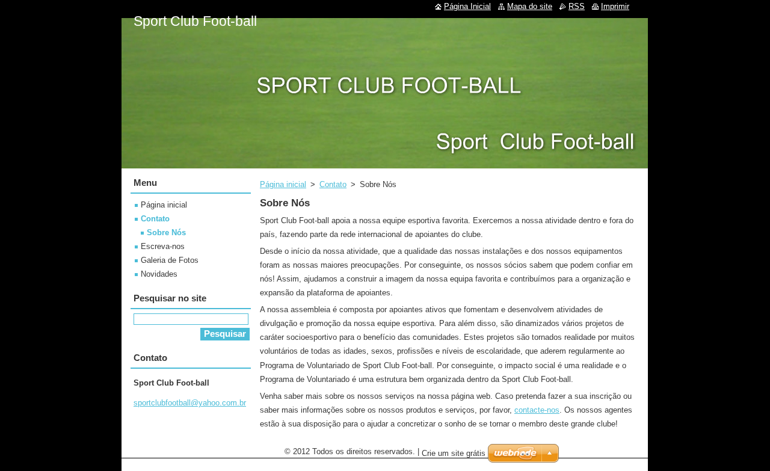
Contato (332, 184)
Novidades (159, 274)
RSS (576, 6)
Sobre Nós (166, 232)
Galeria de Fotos (170, 260)
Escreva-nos (163, 246)
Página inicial (283, 184)
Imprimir (615, 6)
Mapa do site (529, 6)
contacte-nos (536, 409)
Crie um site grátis (453, 453)
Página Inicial (467, 6)
